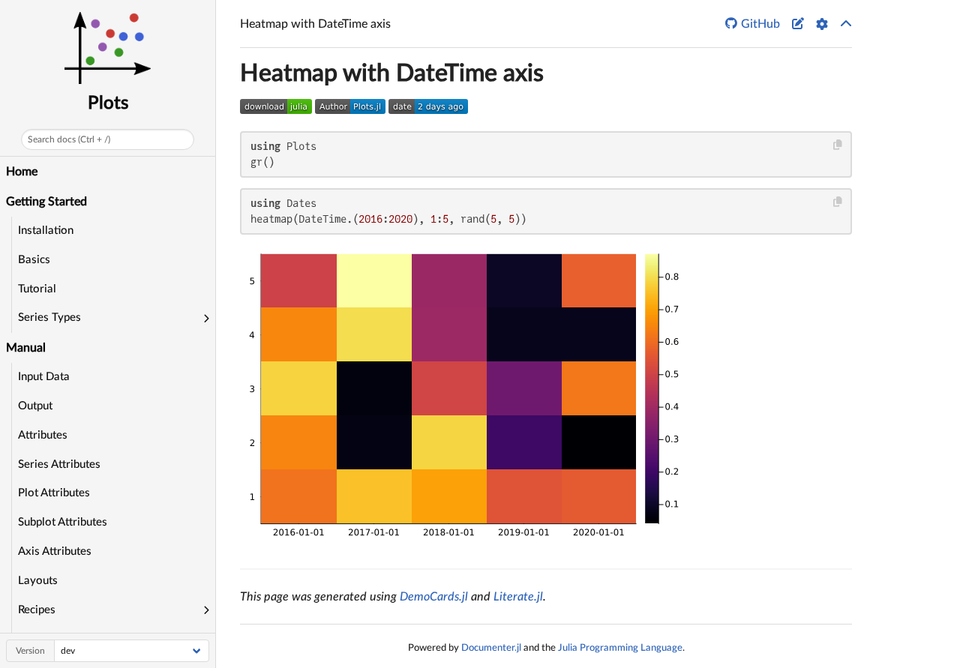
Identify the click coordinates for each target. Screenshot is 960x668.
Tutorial (37, 289)
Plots (108, 103)
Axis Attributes (55, 551)
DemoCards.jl (434, 597)
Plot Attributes (54, 493)
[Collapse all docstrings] (846, 24)
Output (35, 406)
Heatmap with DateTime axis (392, 73)
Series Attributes (59, 464)
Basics (34, 259)
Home (22, 172)
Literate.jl (518, 597)
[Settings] (822, 24)
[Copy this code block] (838, 145)
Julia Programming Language (620, 647)
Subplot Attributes (62, 522)
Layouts (38, 580)
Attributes (43, 435)
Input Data (44, 376)
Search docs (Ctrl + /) (69, 139)
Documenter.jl (491, 647)
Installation (46, 230)
